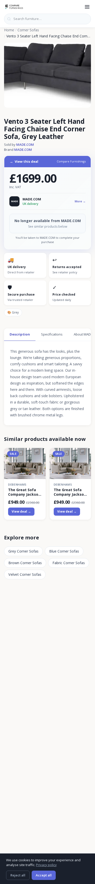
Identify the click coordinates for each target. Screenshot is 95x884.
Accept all (44, 875)
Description (20, 334)
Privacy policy (46, 865)
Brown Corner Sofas (25, 562)
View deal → (21, 511)
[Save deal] (38, 454)
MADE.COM (25, 144)
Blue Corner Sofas (64, 551)
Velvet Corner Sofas (24, 574)
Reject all (17, 875)
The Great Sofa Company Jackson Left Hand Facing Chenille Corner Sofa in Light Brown (24, 492)
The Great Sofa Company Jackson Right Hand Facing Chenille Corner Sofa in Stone (70, 492)
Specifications (52, 334)
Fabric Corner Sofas (68, 562)
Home (9, 30)
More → (80, 201)
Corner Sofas (28, 30)
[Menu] (87, 7)
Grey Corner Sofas (23, 551)
